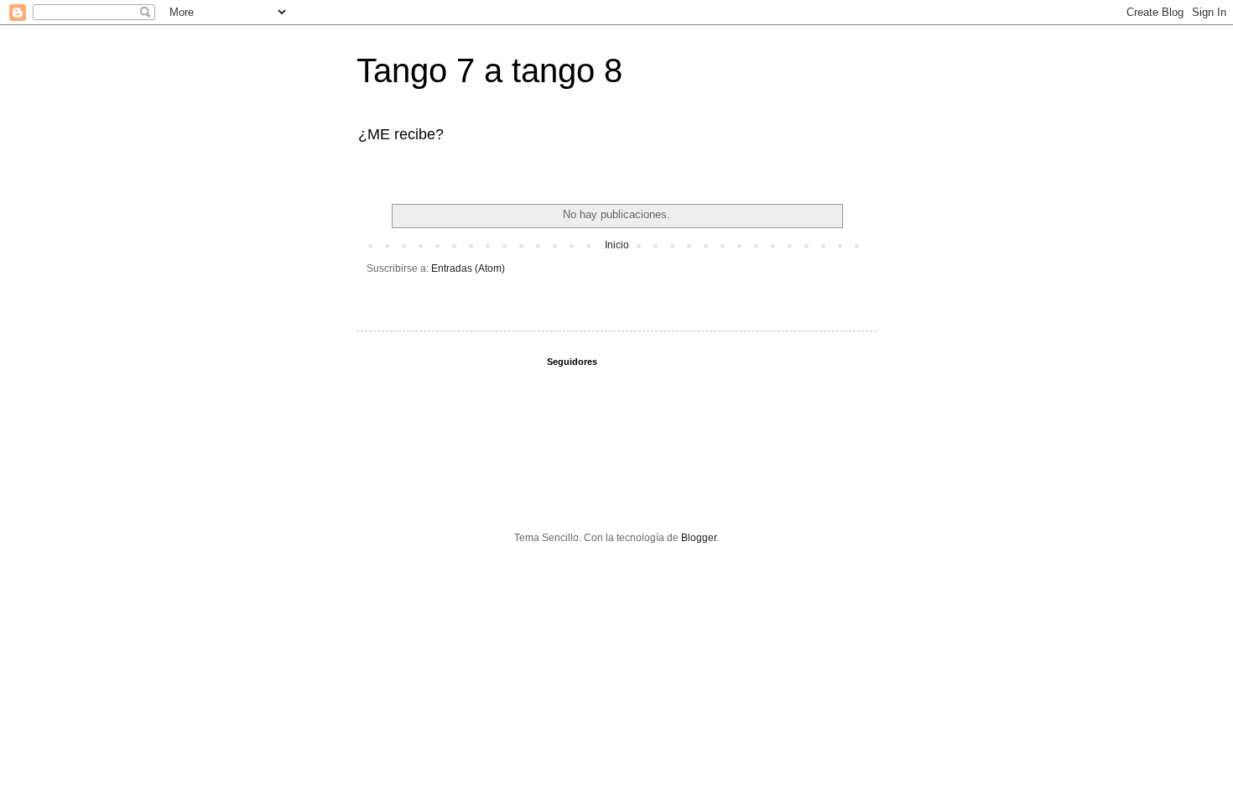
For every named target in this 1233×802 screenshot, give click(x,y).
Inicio (617, 245)
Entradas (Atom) (468, 268)
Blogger (698, 538)
